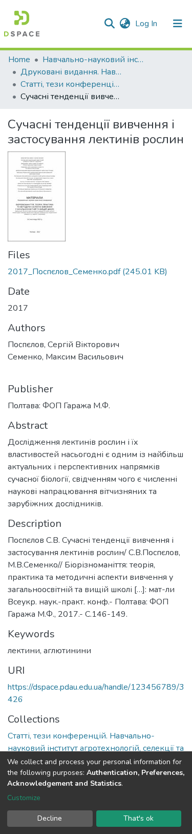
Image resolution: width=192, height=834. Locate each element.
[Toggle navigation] (177, 23)
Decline (49, 818)
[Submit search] (109, 23)
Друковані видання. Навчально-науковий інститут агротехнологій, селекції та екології (71, 72)
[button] (124, 23)
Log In (147, 23)
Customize (23, 798)
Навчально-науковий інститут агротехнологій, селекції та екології (93, 59)
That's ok (138, 818)
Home (19, 59)
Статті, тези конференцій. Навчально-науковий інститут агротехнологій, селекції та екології (71, 84)
